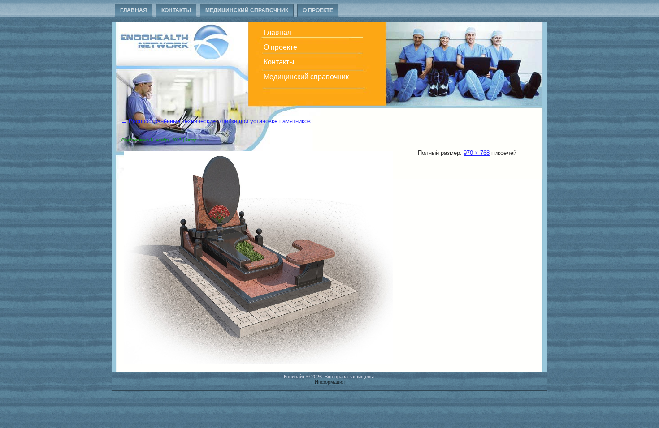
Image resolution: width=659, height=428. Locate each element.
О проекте (318, 10)
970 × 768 (477, 153)
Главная (133, 10)
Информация (330, 382)
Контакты (176, 10)
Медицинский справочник (246, 10)
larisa (204, 140)
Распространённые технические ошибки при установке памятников (216, 121)
